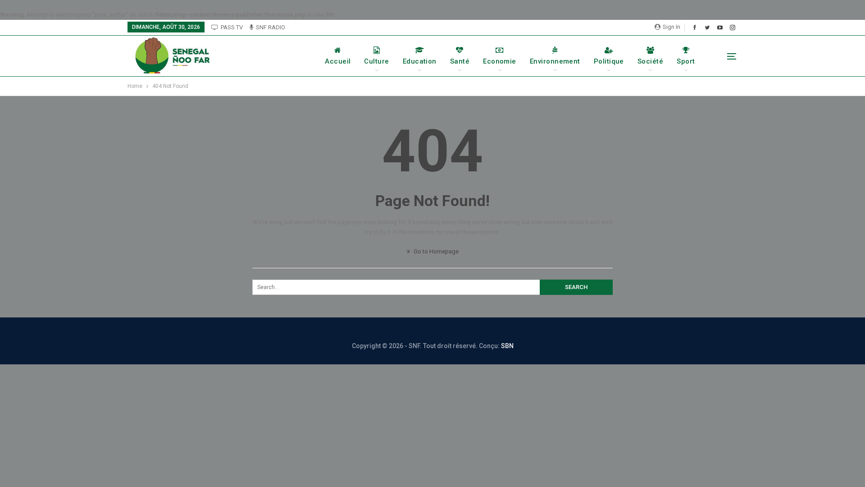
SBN (507, 345)
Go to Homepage (435, 251)
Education (420, 61)
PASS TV (232, 27)
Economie (499, 61)
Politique (609, 61)
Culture (376, 61)
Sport (686, 61)
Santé (459, 61)
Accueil (338, 61)
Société (650, 61)
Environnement (555, 61)
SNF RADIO (270, 27)
